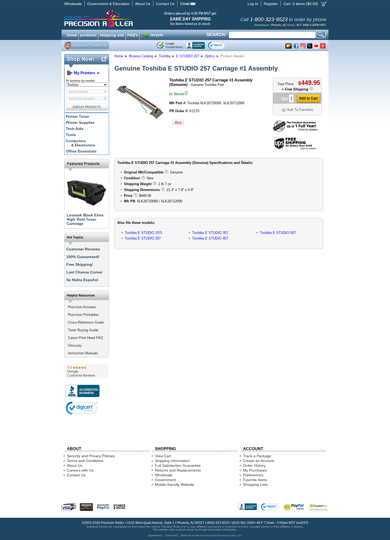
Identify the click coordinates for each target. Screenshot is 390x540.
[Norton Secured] (221, 45)
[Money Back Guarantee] (295, 130)
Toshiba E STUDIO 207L (144, 233)
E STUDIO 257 (187, 56)
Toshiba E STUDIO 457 (210, 238)
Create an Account (258, 461)
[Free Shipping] (295, 149)
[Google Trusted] (170, 45)
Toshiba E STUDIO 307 (143, 238)
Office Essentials (81, 151)
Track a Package (257, 456)
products (88, 34)
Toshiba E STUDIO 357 (210, 233)
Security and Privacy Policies (91, 456)
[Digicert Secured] (82, 408)
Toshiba (165, 56)
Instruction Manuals (83, 353)
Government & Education (108, 4)
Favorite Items (255, 480)
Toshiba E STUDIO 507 (278, 233)
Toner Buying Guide (83, 330)
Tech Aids (75, 129)
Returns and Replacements (178, 470)
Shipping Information (172, 461)
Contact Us (165, 4)
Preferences (253, 475)
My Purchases (255, 470)
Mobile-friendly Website (174, 484)
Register (271, 4)
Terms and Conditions (85, 461)
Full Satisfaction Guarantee (178, 465)
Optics (210, 56)
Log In (253, 4)
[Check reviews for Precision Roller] (87, 371)
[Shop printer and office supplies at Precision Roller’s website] (126, 18)
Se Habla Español (82, 280)
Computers (80, 143)
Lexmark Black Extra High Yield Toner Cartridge (85, 219)
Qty (284, 98)
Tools (71, 135)
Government (165, 480)
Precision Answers (82, 307)
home (72, 34)
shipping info (112, 34)
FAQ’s (132, 34)
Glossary (75, 345)
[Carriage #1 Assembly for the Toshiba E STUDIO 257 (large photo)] (140, 125)
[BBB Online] (195, 45)
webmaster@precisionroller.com (222, 535)
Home (118, 56)
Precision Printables (83, 315)
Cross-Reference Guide (86, 322)
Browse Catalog (141, 56)
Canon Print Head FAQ (85, 338)
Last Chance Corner (84, 272)
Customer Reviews (83, 249)
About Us (142, 4)
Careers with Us (80, 470)
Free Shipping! (79, 264)
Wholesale (73, 4)
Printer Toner (77, 116)
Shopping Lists (255, 484)
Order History (254, 465)
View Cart (163, 456)
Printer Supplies (80, 122)
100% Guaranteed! (82, 257)
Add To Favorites (300, 110)
